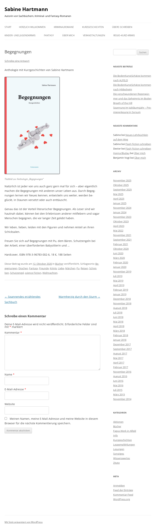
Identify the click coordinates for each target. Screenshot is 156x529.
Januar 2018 (119, 340)
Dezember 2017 (122, 344)
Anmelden (119, 485)
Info (115, 435)
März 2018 (119, 330)
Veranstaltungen (94, 35)
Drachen (23, 268)
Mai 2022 (118, 230)
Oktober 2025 (121, 185)
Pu (78, 268)
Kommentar (13, 332)
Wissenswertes (121, 458)
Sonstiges (118, 453)
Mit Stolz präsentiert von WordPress (24, 522)
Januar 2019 (119, 294)
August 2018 (120, 308)
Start (8, 27)
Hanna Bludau (121, 153)
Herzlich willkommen (32, 27)
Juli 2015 (117, 390)
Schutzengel (17, 273)
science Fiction (33, 273)
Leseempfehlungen (124, 444)
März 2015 (119, 394)
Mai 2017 (118, 358)
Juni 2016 (118, 381)
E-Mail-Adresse (15, 389)
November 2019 (122, 271)
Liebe (61, 268)
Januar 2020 (119, 267)
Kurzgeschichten (93, 27)
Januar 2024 (119, 212)
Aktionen (118, 422)
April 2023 (118, 226)
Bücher (59, 263)
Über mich (68, 35)
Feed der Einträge (123, 490)
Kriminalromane (64, 27)
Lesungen (118, 449)
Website (10, 404)
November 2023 (122, 217)
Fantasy (49, 35)
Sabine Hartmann (26, 9)
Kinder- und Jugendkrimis (20, 35)
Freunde (44, 268)
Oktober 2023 (121, 221)
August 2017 (120, 353)
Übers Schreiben (122, 27)
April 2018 (118, 326)
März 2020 (119, 258)
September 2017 (122, 349)
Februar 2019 (120, 289)
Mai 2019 (118, 280)
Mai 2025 (118, 194)
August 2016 (120, 376)
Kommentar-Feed (123, 494)
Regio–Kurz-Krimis (124, 35)
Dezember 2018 (122, 299)
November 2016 (122, 371)
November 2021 (122, 235)
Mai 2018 (118, 321)
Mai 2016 (118, 385)
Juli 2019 (117, 276)
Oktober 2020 (121, 248)
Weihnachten (49, 273)
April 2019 (118, 285)
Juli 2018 (117, 312)
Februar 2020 (120, 262)
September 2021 (122, 239)
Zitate (116, 462)
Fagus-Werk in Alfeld (124, 431)
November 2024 (122, 207)
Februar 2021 (120, 244)
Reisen (84, 268)
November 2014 (122, 399)
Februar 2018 (120, 335)
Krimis (53, 268)
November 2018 (122, 303)
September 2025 (122, 189)
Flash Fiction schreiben (138, 144)
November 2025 (122, 180)
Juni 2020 (118, 253)
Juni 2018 (118, 317)
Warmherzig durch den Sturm (79, 296)
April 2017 (118, 362)
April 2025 (118, 198)
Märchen (70, 268)
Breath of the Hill (122, 103)
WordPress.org (121, 499)
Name (9, 374)
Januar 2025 (119, 203)
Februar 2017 (120, 367)
